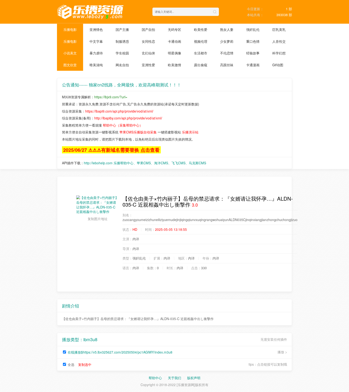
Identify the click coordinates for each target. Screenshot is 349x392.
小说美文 (70, 53)
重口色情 (252, 41)
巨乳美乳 (279, 29)
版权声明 (193, 377)
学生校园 (122, 53)
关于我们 (174, 377)
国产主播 (122, 29)
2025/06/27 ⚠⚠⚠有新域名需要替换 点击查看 (111, 149)
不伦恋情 (226, 53)
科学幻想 (279, 53)
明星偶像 (174, 53)
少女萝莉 (226, 41)
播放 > (282, 352)
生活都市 (200, 53)
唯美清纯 (96, 64)
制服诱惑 (122, 41)
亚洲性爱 (148, 64)
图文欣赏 (70, 64)
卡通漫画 (252, 64)
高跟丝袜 (226, 64)
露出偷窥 (200, 64)
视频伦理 (200, 41)
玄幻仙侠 (148, 53)
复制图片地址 (98, 218)
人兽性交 (279, 41)
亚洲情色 (96, 29)
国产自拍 (148, 29)
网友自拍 (122, 64)
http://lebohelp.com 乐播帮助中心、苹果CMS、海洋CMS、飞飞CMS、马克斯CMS (145, 163)
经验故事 (252, 53)
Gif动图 (277, 64)
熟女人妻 (226, 29)
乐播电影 (70, 29)
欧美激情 (174, 64)
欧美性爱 (200, 29)
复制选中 (84, 364)
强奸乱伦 (252, 29)
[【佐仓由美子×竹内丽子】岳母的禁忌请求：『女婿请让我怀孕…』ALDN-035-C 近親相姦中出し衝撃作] (97, 204)
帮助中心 (155, 377)
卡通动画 (174, 41)
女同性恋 (148, 41)
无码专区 (174, 29)
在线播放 (120, 352)
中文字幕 (96, 41)
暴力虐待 (96, 53)
